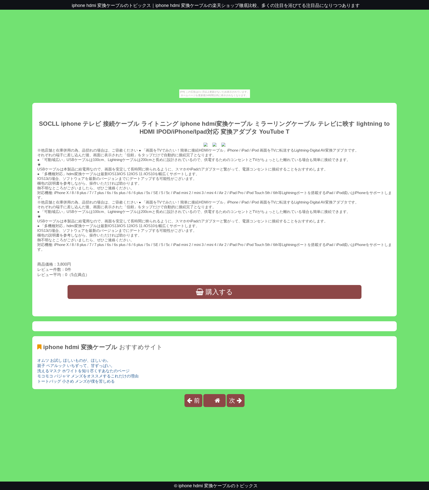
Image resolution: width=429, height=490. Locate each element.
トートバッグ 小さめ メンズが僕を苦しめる (76, 381)
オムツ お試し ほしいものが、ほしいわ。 (74, 360)
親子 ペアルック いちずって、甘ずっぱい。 (76, 366)
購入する (218, 292)
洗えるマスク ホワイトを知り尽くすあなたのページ (83, 371)
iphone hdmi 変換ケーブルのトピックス (218, 485)
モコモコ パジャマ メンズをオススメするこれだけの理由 (88, 376)
